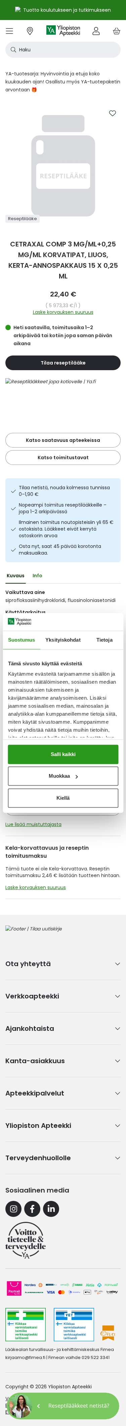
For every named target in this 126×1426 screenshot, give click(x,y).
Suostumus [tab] (21, 640)
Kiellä (63, 798)
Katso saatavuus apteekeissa (63, 440)
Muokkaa (59, 776)
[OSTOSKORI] (117, 31)
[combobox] (63, 50)
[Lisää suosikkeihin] (112, 113)
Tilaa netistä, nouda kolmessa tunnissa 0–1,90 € (64, 491)
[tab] (15, 576)
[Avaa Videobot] (20, 1406)
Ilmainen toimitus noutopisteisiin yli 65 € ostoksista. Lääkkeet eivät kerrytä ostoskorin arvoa (66, 529)
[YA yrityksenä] (25, 1240)
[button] (63, 1406)
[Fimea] (25, 1324)
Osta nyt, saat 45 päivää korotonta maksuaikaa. (60, 549)
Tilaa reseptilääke (63, 363)
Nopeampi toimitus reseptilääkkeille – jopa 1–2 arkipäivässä (63, 508)
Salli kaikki (63, 754)
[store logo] (63, 30)
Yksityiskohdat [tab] (62, 640)
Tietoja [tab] (104, 640)
